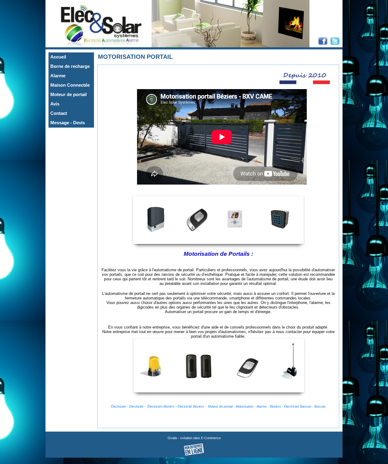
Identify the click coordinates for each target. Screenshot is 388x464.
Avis (54, 104)
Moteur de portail (68, 94)
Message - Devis (67, 122)
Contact (58, 113)
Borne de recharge (70, 66)
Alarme (57, 75)
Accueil (58, 57)
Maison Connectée (70, 85)
